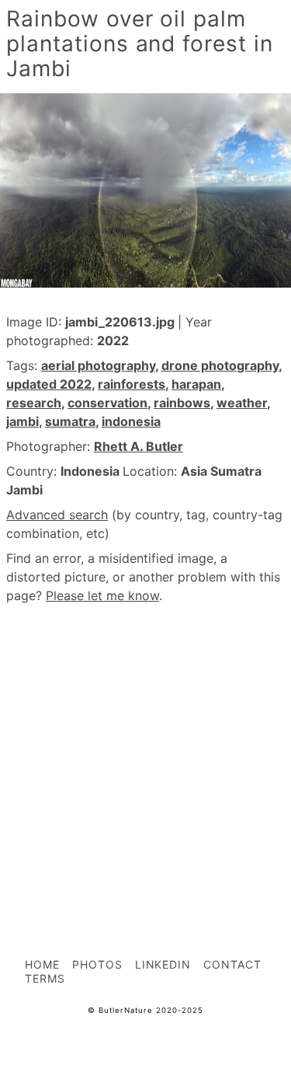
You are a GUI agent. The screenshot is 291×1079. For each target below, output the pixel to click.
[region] (145, 746)
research (33, 402)
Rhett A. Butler (138, 446)
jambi (22, 421)
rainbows (182, 402)
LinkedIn (163, 964)
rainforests (131, 384)
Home (42, 964)
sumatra (70, 421)
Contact (232, 964)
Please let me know (102, 595)
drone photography (220, 365)
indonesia (131, 421)
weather (242, 402)
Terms (45, 978)
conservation (107, 402)
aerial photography (98, 365)
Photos (97, 964)
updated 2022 (49, 384)
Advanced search (57, 514)
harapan (196, 384)
